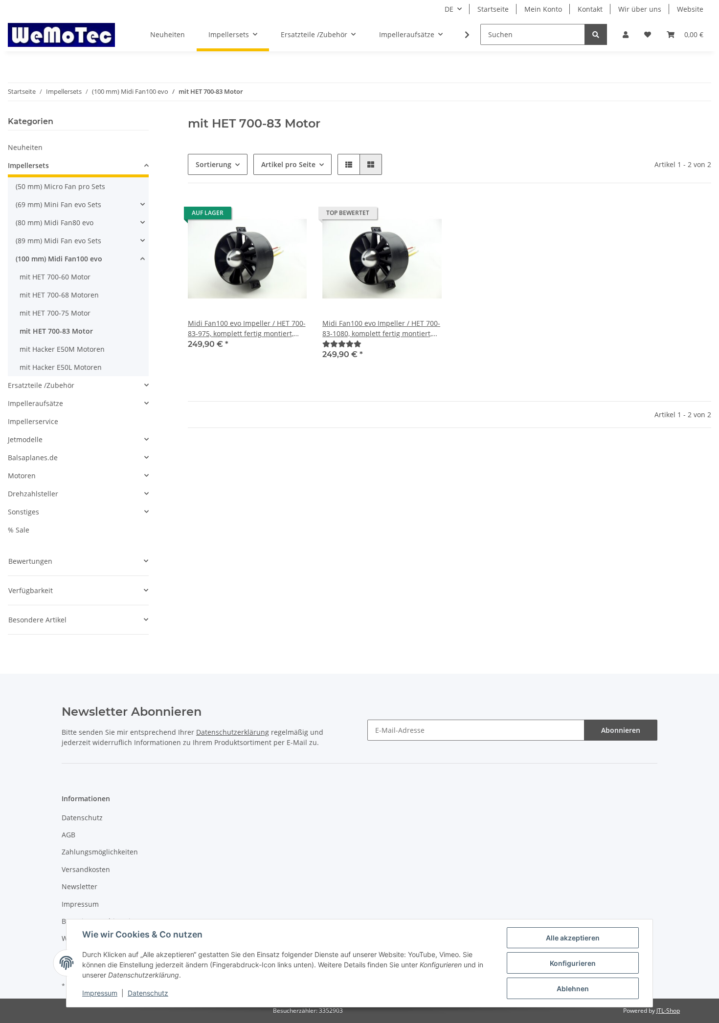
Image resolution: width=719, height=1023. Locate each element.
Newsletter (79, 886)
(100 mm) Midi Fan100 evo (59, 258)
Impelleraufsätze (35, 403)
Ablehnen (573, 988)
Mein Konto (543, 9)
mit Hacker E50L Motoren (61, 367)
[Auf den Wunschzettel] (290, 215)
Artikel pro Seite (288, 164)
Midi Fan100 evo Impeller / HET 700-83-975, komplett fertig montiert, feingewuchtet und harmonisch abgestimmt (247, 329)
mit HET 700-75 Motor (55, 313)
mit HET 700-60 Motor (55, 276)
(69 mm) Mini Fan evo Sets (58, 204)
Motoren (22, 475)
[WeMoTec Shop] (61, 34)
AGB (68, 834)
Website (690, 9)
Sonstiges (23, 511)
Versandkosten (86, 869)
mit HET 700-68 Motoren (59, 294)
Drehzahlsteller (33, 493)
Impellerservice (33, 421)
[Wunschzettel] (647, 34)
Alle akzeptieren (573, 938)
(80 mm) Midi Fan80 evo (54, 222)
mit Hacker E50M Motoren (62, 349)
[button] (625, 34)
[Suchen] (595, 34)
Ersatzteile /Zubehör (41, 385)
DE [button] (449, 9)
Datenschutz (82, 817)
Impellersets (28, 165)
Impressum (80, 904)
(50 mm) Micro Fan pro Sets (60, 186)
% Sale (18, 529)
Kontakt (590, 9)
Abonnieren (620, 730)
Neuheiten (25, 147)
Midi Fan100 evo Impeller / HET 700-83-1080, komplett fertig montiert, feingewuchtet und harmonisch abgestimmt (381, 329)
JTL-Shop (668, 1010)
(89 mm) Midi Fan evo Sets (58, 240)
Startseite (493, 9)
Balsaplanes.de (33, 457)
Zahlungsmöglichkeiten (100, 851)
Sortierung (213, 164)
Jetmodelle (25, 439)
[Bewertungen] (341, 343)
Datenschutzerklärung (232, 732)
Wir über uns (639, 9)
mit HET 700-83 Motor (56, 331)
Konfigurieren (573, 963)
